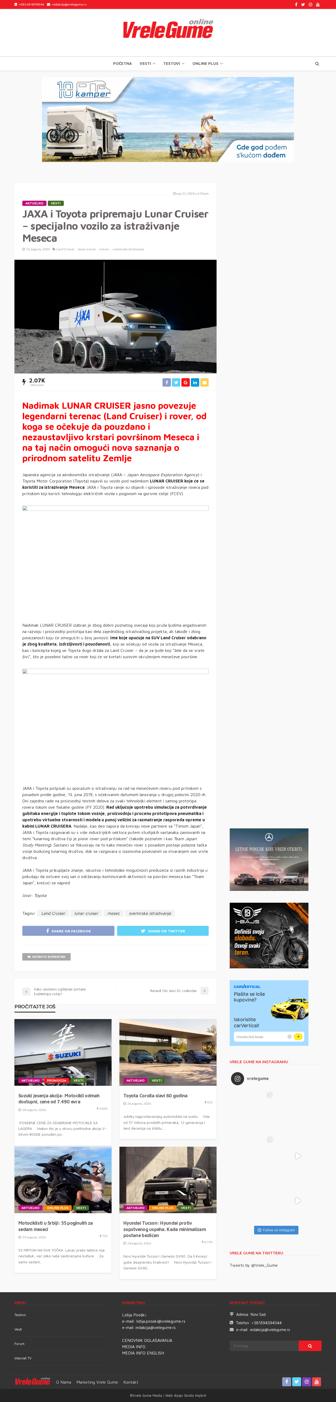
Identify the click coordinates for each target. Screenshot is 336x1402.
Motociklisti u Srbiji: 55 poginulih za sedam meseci (55, 1226)
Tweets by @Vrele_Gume (254, 1265)
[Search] (317, 63)
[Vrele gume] (168, 32)
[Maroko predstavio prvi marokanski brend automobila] (298, 1112)
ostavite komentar (48, 957)
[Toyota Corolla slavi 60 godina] (168, 1052)
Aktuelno (34, 203)
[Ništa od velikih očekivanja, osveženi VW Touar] (253, 1112)
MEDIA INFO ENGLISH (143, 1353)
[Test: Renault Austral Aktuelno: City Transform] (298, 1156)
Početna (122, 63)
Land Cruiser (65, 249)
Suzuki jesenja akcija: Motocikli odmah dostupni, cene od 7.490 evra (59, 1098)
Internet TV (23, 1358)
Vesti (145, 63)
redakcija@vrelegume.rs (155, 1327)
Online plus (205, 63)
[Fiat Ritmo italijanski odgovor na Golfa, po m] (253, 1156)
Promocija (56, 1080)
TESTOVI (171, 63)
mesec (104, 249)
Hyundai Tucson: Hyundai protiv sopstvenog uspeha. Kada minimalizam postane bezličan (164, 1229)
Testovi (20, 1315)
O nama (63, 1382)
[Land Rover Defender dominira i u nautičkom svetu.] (298, 1201)
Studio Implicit (194, 1395)
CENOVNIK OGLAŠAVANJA (147, 1340)
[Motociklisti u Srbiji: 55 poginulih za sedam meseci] (63, 1180)
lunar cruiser (87, 249)
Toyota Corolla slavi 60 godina (155, 1095)
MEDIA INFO (133, 1346)
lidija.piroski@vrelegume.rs (160, 1321)
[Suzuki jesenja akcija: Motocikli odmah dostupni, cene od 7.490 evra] (63, 1052)
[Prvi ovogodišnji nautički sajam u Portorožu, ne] (253, 1201)
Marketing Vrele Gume (97, 1382)
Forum (19, 1344)
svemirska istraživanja (128, 249)
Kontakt (130, 1382)
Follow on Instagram (279, 1230)
